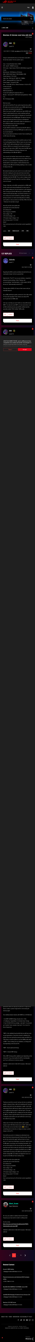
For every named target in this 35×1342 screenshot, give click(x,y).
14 (20, 1255)
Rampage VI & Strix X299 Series (10, 1271)
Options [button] (33, 27)
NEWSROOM (16, 1317)
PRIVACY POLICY (22, 1326)
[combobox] (17, 19)
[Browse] (2, 7)
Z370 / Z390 (5, 27)
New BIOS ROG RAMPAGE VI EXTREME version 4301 (15, 1287)
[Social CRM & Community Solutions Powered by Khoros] (29, 1338)
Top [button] (2, 1338)
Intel (9, 230)
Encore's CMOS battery (8, 1269)
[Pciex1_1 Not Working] (32, 253)
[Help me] (29, 253)
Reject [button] (10, 349)
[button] (5, 238)
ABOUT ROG (4, 1317)
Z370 (23, 230)
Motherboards (16, 230)
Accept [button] (25, 349)
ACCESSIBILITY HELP (26, 1317)
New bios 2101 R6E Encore (9, 1302)
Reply (17, 244)
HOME (10, 1317)
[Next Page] (25, 1255)
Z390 (27, 230)
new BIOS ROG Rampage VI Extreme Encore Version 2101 (16, 1294)
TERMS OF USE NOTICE (13, 1326)
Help (28, 7)
